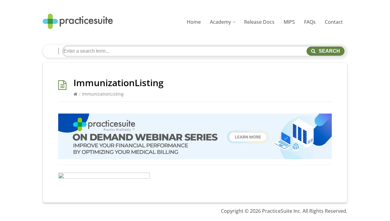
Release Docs (259, 22)
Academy (220, 22)
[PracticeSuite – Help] (78, 21)
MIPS (289, 22)
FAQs (310, 22)
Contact (334, 22)
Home (194, 22)
